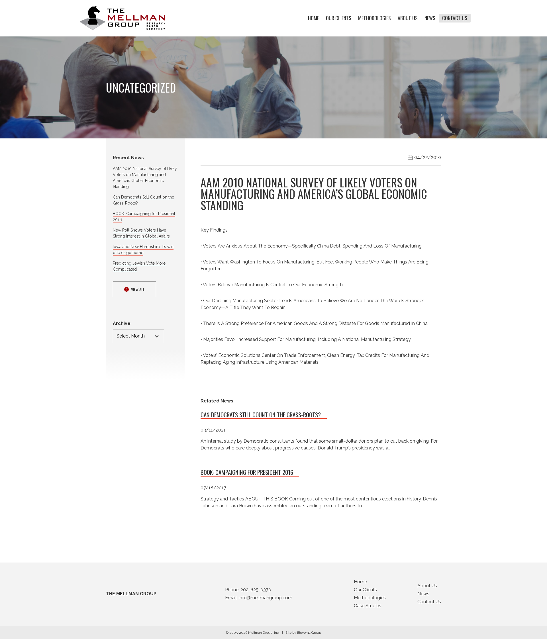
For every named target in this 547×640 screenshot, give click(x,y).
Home (313, 18)
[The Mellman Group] (122, 18)
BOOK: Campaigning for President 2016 (247, 472)
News (429, 18)
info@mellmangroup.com (265, 597)
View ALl (138, 289)
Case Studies (367, 605)
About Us (408, 18)
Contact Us (454, 18)
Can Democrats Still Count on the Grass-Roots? (261, 414)
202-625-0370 (255, 589)
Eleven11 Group (309, 633)
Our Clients (338, 18)
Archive (121, 323)
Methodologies (374, 18)
